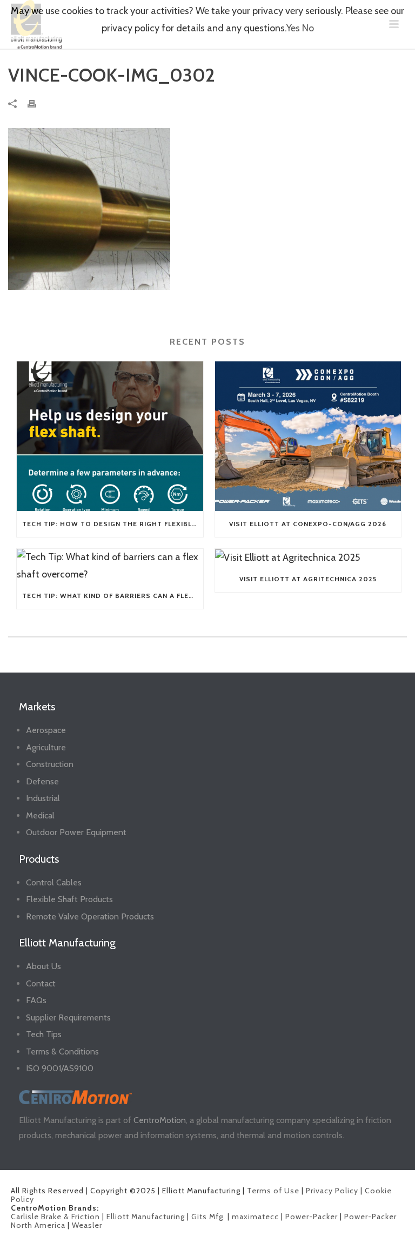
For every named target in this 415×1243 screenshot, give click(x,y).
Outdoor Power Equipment (76, 832)
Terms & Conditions (62, 1051)
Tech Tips (44, 1034)
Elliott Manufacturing (145, 1216)
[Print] (37, 103)
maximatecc (255, 1216)
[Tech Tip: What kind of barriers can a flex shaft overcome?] (110, 566)
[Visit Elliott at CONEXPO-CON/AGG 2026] (308, 436)
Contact (41, 983)
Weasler (87, 1225)
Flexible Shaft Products (69, 899)
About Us (43, 966)
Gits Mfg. (208, 1216)
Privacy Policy (332, 1190)
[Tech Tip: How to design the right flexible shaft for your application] (110, 436)
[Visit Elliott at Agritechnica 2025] (308, 557)
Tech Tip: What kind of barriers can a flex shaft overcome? (112, 596)
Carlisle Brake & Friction (55, 1216)
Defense (42, 781)
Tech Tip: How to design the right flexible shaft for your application (112, 524)
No (308, 28)
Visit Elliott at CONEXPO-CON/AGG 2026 (307, 524)
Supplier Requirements (68, 1017)
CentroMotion (159, 1120)
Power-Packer (311, 1216)
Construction (49, 764)
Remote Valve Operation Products (90, 916)
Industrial (43, 798)
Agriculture (46, 747)
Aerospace (46, 730)
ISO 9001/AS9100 (59, 1068)
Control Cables (54, 882)
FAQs (36, 1000)
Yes (293, 28)
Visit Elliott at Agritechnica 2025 (308, 579)
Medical (40, 815)
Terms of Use (273, 1190)
